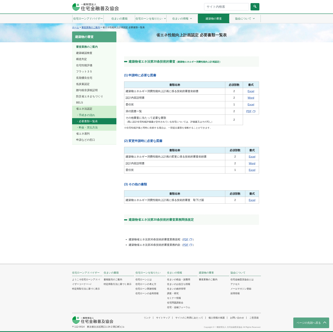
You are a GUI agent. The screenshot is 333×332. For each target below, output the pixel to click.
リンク (147, 317)
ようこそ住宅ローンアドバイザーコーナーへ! (86, 281)
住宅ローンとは (143, 279)
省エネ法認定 (84, 108)
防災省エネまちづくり (89, 96)
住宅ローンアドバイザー (88, 18)
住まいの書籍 (119, 18)
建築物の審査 (214, 18)
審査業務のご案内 (87, 46)
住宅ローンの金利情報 (147, 293)
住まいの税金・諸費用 (178, 279)
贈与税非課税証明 (87, 90)
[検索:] (226, 6)
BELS (79, 102)
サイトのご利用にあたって (189, 317)
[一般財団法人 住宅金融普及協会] (95, 7)
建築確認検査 (84, 52)
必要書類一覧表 (88, 121)
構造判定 (81, 59)
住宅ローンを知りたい (148, 18)
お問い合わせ (237, 317)
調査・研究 (173, 293)
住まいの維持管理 (176, 288)
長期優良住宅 (84, 77)
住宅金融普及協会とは (242, 279)
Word (251, 97)
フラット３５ (84, 71)
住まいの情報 (180, 18)
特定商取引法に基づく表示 (86, 288)
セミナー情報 (174, 298)
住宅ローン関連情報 (145, 288)
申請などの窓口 (85, 139)
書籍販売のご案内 (113, 279)
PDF (249, 111)
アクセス (235, 284)
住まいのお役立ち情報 (178, 284)
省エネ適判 (83, 133)
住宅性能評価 (84, 65)
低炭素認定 (83, 84)
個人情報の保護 (217, 317)
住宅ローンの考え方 (145, 284)
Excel (251, 91)
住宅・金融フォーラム (178, 307)
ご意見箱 (254, 317)
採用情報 (235, 293)
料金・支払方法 (88, 127)
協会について (243, 18)
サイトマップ (163, 317)
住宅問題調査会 (175, 302)
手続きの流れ (87, 115)
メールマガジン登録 (240, 288)
